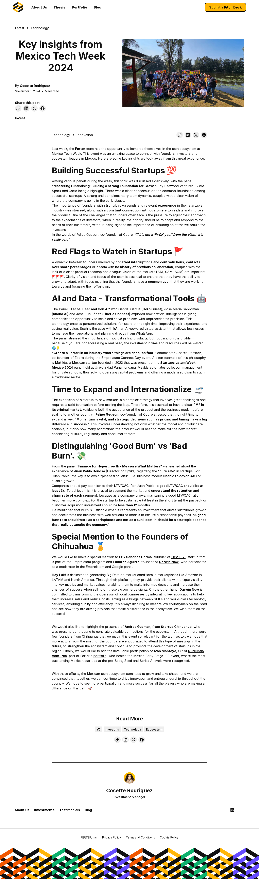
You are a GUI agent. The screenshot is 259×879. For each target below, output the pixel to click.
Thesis (59, 7)
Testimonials (69, 810)
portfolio (99, 656)
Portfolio (79, 7)
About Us (39, 7)
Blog (97, 7)
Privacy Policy (111, 837)
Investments (44, 810)
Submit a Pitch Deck (225, 7)
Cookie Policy (169, 837)
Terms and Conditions (140, 837)
